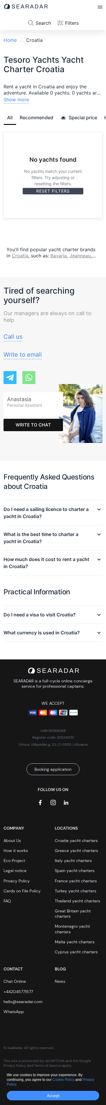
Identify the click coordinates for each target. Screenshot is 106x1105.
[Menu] (100, 7)
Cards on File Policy (22, 891)
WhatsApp (14, 1011)
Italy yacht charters (73, 860)
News (60, 981)
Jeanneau (80, 256)
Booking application (53, 769)
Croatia (20, 256)
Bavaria (58, 256)
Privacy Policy (17, 881)
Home (10, 40)
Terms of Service (47, 1065)
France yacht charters (76, 881)
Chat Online (15, 981)
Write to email (23, 354)
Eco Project (14, 860)
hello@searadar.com (23, 1001)
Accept (53, 1095)
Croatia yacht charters (76, 840)
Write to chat (33, 425)
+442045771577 (18, 991)
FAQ (7, 901)
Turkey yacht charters (75, 891)
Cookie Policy (63, 1080)
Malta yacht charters (75, 941)
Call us (13, 336)
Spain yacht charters (75, 870)
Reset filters (53, 190)
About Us (12, 840)
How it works (16, 850)
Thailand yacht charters (77, 901)
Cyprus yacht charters (76, 952)
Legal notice (15, 870)
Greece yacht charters (76, 850)
